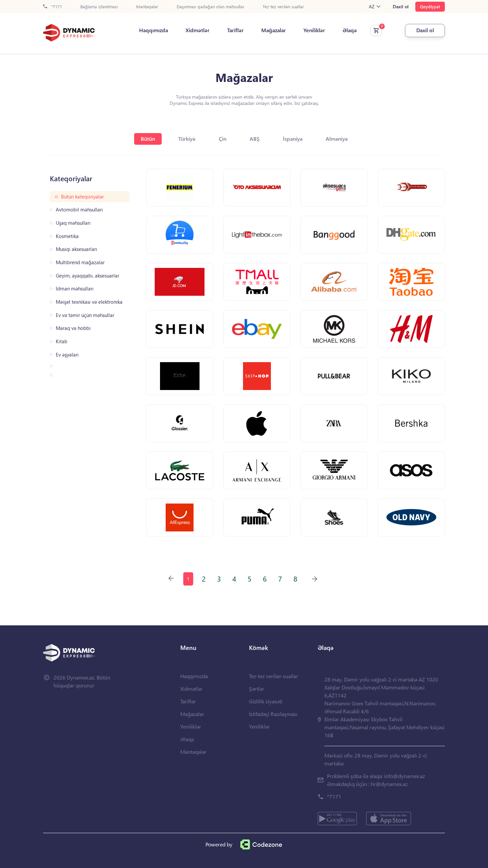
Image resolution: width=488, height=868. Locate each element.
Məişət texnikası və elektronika (89, 302)
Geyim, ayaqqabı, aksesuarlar (87, 276)
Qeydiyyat (430, 6)
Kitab (61, 341)
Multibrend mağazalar (80, 262)
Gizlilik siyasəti (266, 701)
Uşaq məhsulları (73, 223)
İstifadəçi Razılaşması (273, 713)
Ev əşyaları (67, 355)
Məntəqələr (147, 6)
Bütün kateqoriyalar (82, 197)
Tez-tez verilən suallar (283, 6)
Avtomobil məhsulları (79, 209)
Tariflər (235, 30)
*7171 (56, 6)
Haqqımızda (153, 30)
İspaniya (292, 138)
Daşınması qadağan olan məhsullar (210, 6)
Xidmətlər (197, 30)
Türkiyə (187, 138)
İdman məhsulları (75, 288)
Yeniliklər (314, 30)
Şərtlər (256, 688)
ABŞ (255, 138)
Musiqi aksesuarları (76, 249)
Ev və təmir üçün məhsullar (85, 315)
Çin (222, 138)
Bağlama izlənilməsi (99, 6)
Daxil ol (401, 6)
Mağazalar (273, 30)
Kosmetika (67, 236)
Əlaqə (350, 30)
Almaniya (337, 138)
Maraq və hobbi (73, 328)
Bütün (148, 138)
